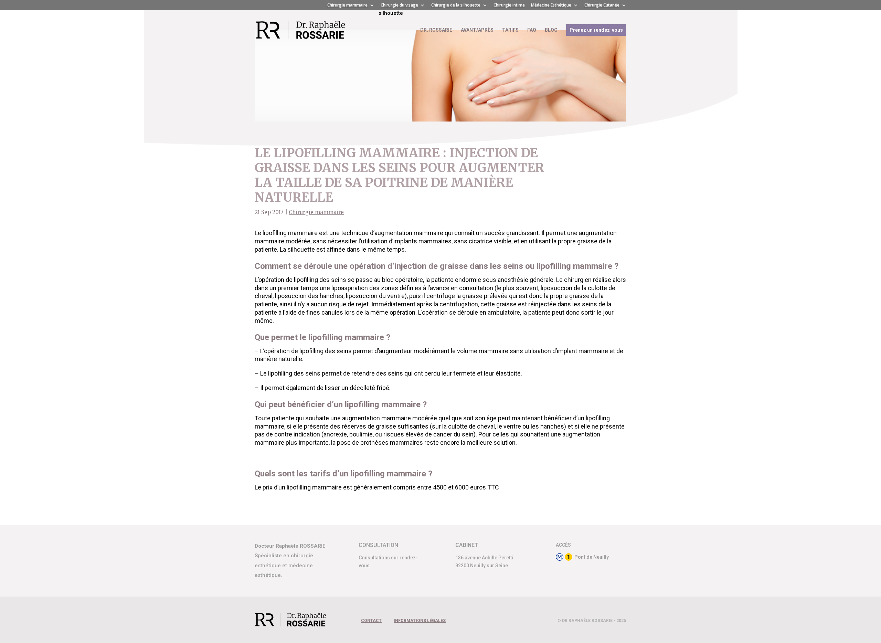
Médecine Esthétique (551, 5)
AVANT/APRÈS (477, 30)
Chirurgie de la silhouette (455, 5)
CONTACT (371, 620)
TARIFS (510, 30)
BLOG (551, 30)
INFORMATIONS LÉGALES (420, 620)
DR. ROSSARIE (436, 30)
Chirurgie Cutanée (601, 5)
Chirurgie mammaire (347, 5)
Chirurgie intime (509, 5)
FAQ (531, 30)
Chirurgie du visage (399, 5)
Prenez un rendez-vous (596, 30)
